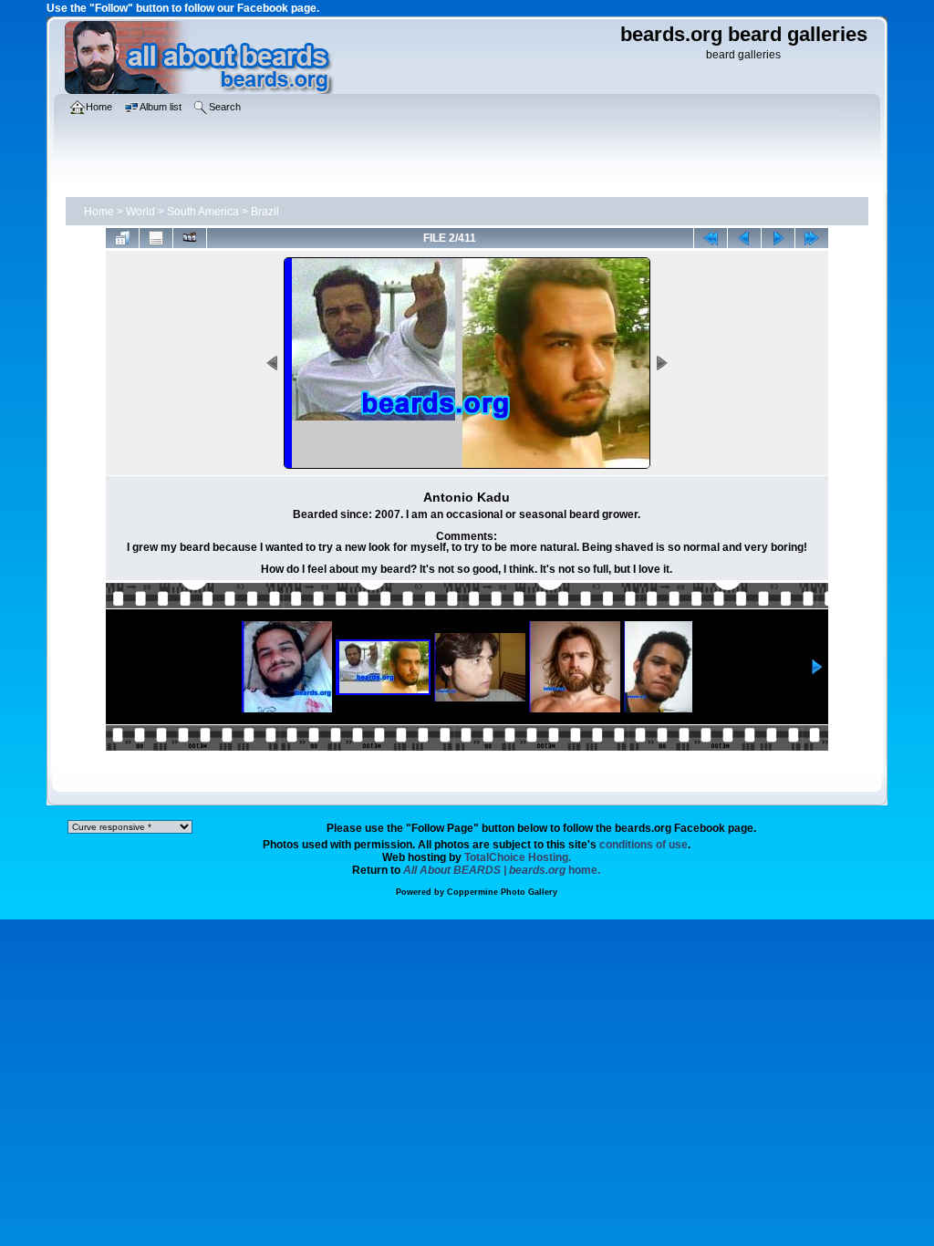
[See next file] (778, 238)
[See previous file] (744, 238)
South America (203, 211)
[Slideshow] (189, 238)
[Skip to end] (811, 238)
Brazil (265, 211)
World (140, 211)
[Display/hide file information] (156, 238)
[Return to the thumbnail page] (122, 238)
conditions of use (643, 844)
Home (99, 211)
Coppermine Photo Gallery (502, 892)
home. (501, 870)
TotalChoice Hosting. (517, 857)
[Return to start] (710, 238)
